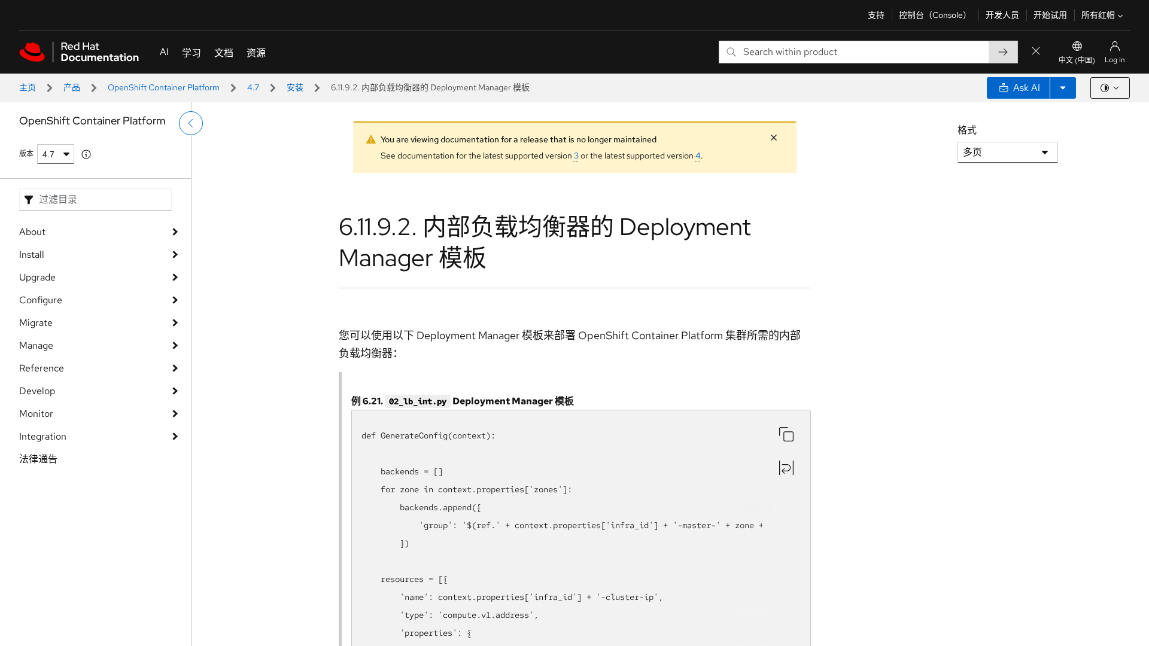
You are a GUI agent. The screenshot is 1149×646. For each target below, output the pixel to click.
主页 (27, 87)
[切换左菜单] (191, 123)
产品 (71, 87)
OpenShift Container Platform (164, 87)
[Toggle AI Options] (1063, 88)
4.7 (253, 87)
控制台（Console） (935, 15)
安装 (295, 87)
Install (31, 254)
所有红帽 (1098, 15)
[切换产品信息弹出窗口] (86, 154)
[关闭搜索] (1036, 51)
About (32, 232)
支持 (876, 15)
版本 (26, 154)
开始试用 (1050, 15)
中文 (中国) (1077, 60)
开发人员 (1002, 15)
